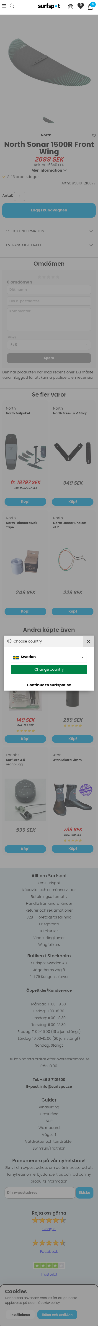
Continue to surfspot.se (49, 685)
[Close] (88, 641)
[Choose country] (70, 7)
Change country (49, 669)
